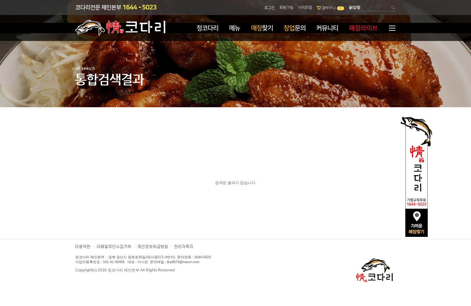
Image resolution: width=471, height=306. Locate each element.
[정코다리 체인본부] (120, 35)
